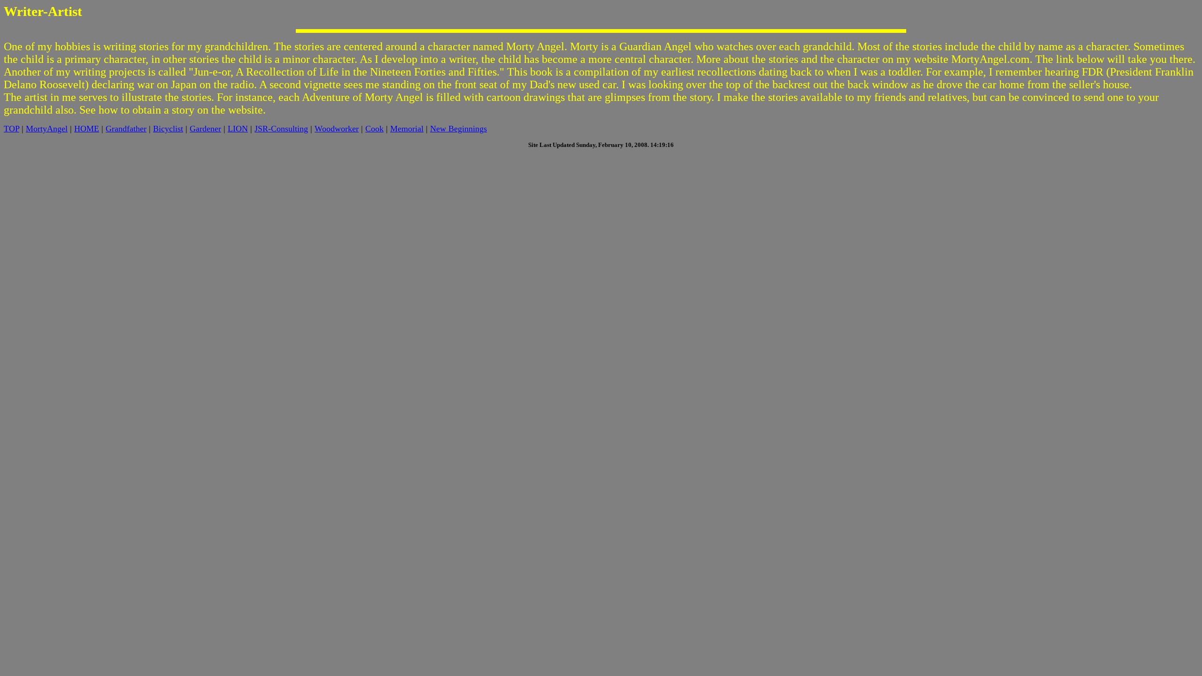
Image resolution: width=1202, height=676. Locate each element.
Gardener (205, 128)
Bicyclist (168, 128)
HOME (86, 128)
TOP (11, 128)
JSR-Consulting (281, 128)
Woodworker (337, 128)
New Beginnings (458, 128)
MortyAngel (47, 128)
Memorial (407, 128)
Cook (374, 128)
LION (238, 128)
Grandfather (126, 128)
